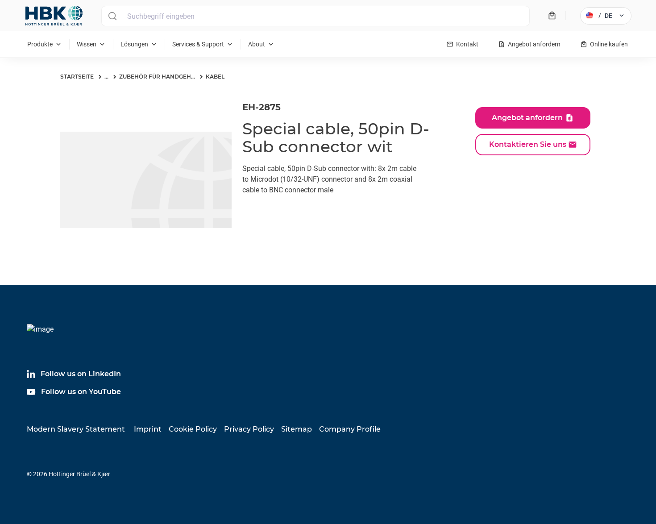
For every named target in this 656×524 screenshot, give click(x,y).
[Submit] (112, 16)
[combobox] (315, 16)
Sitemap (296, 429)
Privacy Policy (249, 429)
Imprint (148, 429)
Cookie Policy (193, 429)
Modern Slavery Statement (76, 429)
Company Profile (350, 429)
